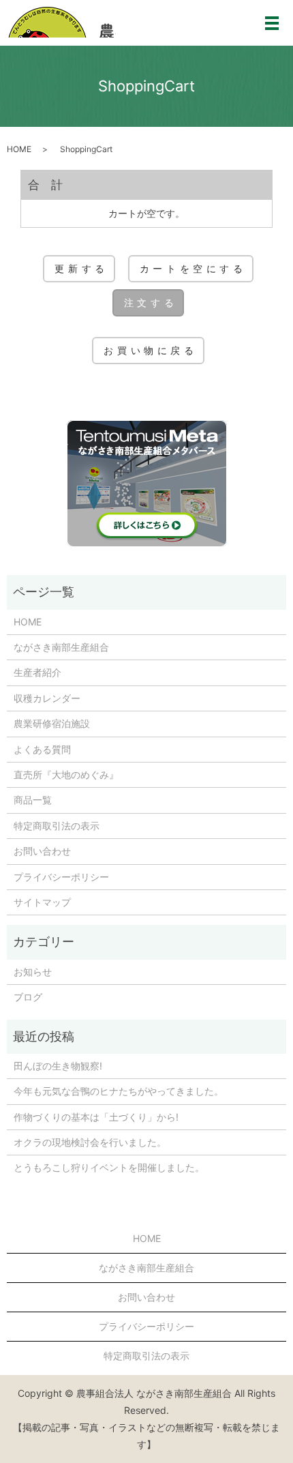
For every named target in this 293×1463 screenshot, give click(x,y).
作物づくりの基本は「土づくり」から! (96, 1117)
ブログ (28, 997)
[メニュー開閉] (272, 23)
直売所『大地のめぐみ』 (66, 774)
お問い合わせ (42, 851)
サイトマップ (42, 902)
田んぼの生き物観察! (58, 1066)
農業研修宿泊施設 (52, 723)
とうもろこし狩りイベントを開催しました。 (109, 1167)
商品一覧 (33, 800)
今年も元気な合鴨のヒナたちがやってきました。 (118, 1091)
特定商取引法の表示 (56, 825)
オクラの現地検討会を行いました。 (90, 1142)
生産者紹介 (37, 672)
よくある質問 (42, 749)
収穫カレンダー (47, 698)
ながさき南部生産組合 (61, 647)
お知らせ (33, 971)
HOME (19, 149)
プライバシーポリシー (61, 877)
